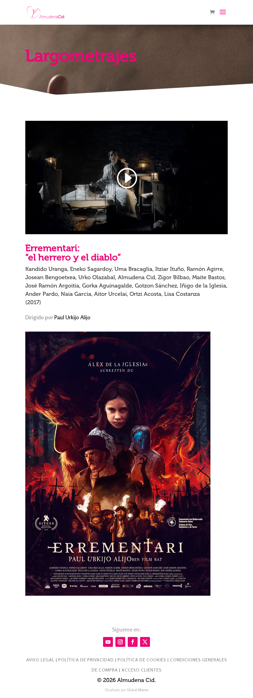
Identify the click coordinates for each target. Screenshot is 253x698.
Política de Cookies (142, 659)
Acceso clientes (142, 669)
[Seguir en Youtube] (108, 642)
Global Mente (137, 690)
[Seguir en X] (145, 642)
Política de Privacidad (86, 659)
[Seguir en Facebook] (133, 642)
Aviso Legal (40, 659)
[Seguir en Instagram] (120, 642)
